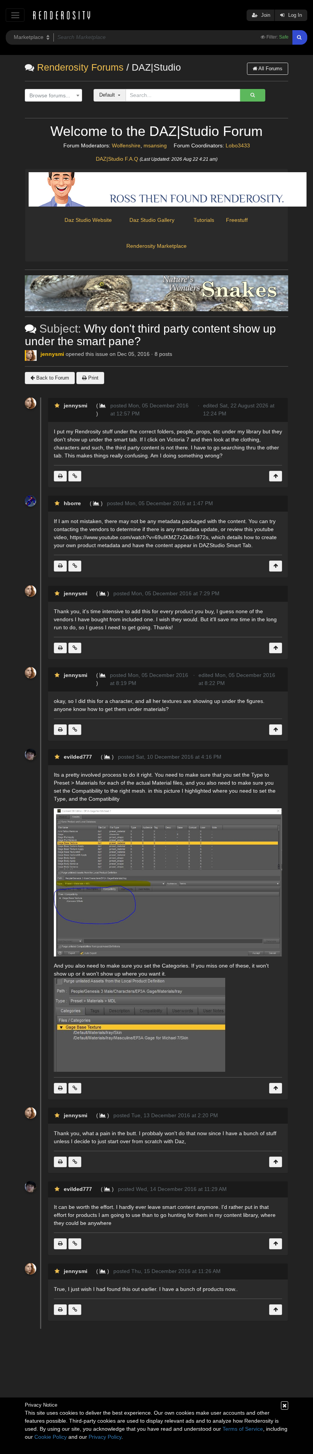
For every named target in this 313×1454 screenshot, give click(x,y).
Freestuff (234, 220)
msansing (155, 145)
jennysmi (52, 354)
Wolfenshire (126, 145)
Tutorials (204, 220)
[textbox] (51, 95)
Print (92, 378)
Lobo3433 (238, 145)
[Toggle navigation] (15, 15)
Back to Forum (52, 378)
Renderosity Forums (80, 67)
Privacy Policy (105, 1437)
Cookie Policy (50, 1437)
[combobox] (53, 95)
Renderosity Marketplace (156, 246)
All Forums (269, 68)
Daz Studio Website (88, 220)
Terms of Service (243, 1429)
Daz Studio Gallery (151, 220)
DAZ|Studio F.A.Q (117, 159)
